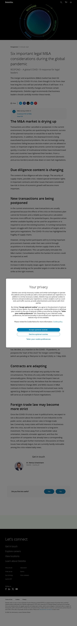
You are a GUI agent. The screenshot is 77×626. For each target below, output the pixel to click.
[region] (38, 313)
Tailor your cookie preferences (38, 339)
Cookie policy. (58, 322)
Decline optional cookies (38, 334)
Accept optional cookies (38, 330)
